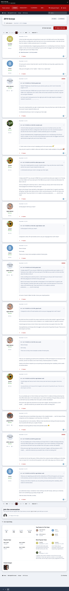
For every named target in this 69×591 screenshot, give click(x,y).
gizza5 (10, 165)
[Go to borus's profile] (10, 63)
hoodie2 (10, 44)
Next (26, 32)
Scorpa (25, 23)
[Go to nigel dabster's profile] (10, 206)
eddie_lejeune (9, 23)
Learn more (2, 2)
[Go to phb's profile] (10, 123)
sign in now (33, 511)
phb (10, 128)
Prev (7, 32)
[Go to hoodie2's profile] (10, 39)
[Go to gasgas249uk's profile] (10, 416)
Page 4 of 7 (34, 32)
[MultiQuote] (19, 56)
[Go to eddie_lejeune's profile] (4, 23)
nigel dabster (9, 211)
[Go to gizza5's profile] (10, 160)
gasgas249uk (10, 421)
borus (9, 68)
